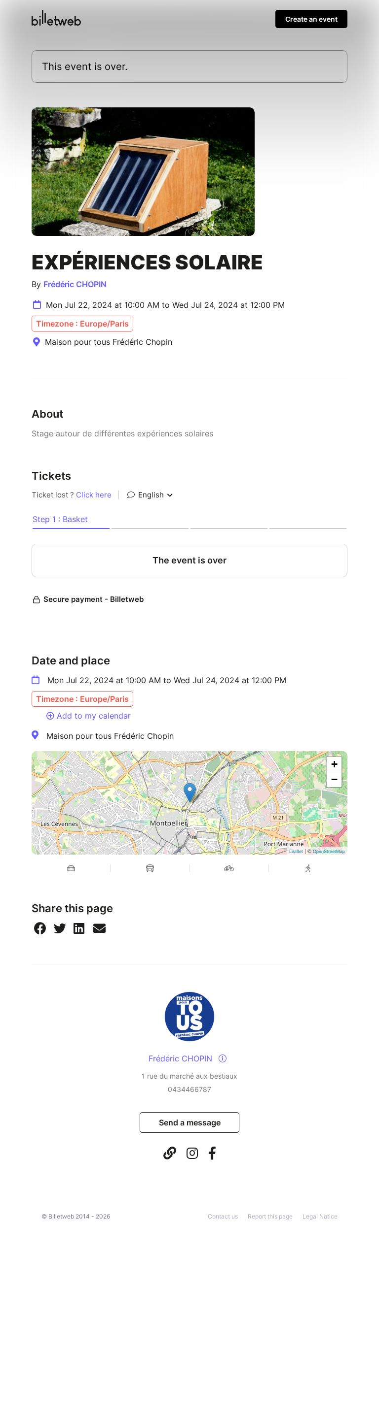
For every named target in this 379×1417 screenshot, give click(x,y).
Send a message (190, 1122)
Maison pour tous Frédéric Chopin (110, 736)
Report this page (270, 1216)
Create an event (311, 19)
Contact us (223, 1216)
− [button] (334, 779)
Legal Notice (320, 1216)
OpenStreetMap (329, 851)
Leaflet (296, 851)
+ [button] (334, 764)
